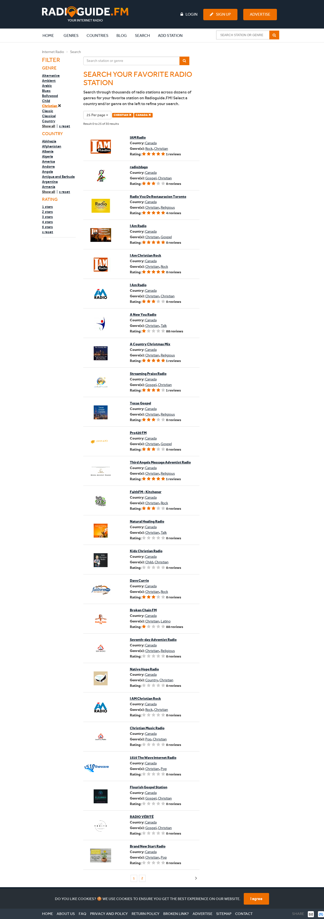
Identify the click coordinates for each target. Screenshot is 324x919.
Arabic (47, 86)
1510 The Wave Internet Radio (153, 758)
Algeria (47, 156)
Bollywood (50, 96)
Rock (149, 149)
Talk (164, 326)
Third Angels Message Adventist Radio (160, 462)
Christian (50, 106)
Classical (49, 116)
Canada (151, 143)
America (48, 161)
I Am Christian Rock (145, 255)
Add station (170, 35)
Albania (47, 151)
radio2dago (139, 167)
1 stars (47, 207)
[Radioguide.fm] (85, 14)
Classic (47, 111)
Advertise (260, 14)
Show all (48, 126)
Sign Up (223, 14)
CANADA (142, 115)
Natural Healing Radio (147, 521)
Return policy (145, 913)
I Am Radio (138, 226)
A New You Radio (143, 314)
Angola (47, 172)
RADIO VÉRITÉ (142, 817)
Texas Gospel (140, 403)
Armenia (48, 187)
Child (46, 101)
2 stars (47, 212)
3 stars (47, 217)
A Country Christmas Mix (150, 344)
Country (48, 121)
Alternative (51, 76)
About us (66, 913)
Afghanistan (51, 146)
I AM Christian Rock (145, 698)
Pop (148, 739)
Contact (244, 913)
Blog (121, 35)
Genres (71, 35)
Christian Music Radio (147, 728)
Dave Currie (139, 580)
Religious (168, 207)
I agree (256, 898)
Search (142, 35)
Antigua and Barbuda (58, 177)
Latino (166, 621)
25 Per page (96, 115)
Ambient (49, 81)
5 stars (47, 227)
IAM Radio (138, 137)
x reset (64, 126)
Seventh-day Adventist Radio (153, 640)
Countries (97, 35)
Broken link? (176, 913)
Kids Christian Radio (146, 551)
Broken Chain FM (143, 610)
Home (51, 35)
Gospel (150, 178)
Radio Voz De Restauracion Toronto (158, 197)
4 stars (47, 222)
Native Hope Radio (144, 669)
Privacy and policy (109, 913)
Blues (46, 91)
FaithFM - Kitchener (145, 492)
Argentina (50, 182)
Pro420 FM (138, 433)
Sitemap (223, 913)
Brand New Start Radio (148, 846)
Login (191, 14)
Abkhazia (49, 141)
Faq (82, 913)
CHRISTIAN (121, 115)
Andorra (48, 166)
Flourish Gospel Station (148, 787)
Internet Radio (53, 52)
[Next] (196, 878)
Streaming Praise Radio (148, 374)
